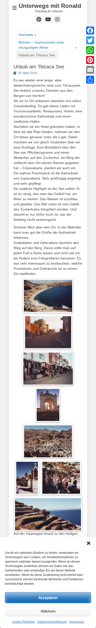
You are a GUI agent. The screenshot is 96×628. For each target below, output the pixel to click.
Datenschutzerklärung (52, 622)
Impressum (76, 622)
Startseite (27, 35)
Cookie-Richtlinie (23, 622)
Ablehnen (48, 611)
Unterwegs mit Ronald (50, 5)
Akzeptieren (48, 598)
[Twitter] (90, 40)
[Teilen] (90, 80)
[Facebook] (90, 30)
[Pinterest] (90, 60)
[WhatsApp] (90, 50)
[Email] (90, 70)
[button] (88, 543)
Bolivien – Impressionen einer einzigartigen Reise (47, 44)
